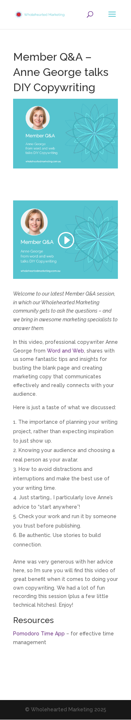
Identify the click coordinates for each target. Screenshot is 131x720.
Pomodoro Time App (39, 633)
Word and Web (65, 351)
